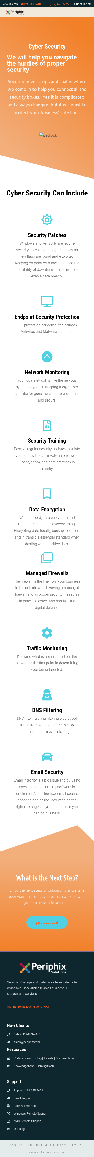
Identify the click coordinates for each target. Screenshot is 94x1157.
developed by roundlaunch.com (47, 1152)
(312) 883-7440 (31, 4)
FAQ (46, 1006)
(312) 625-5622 (59, 4)
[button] (89, 12)
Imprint (11, 1006)
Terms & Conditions (30, 1006)
